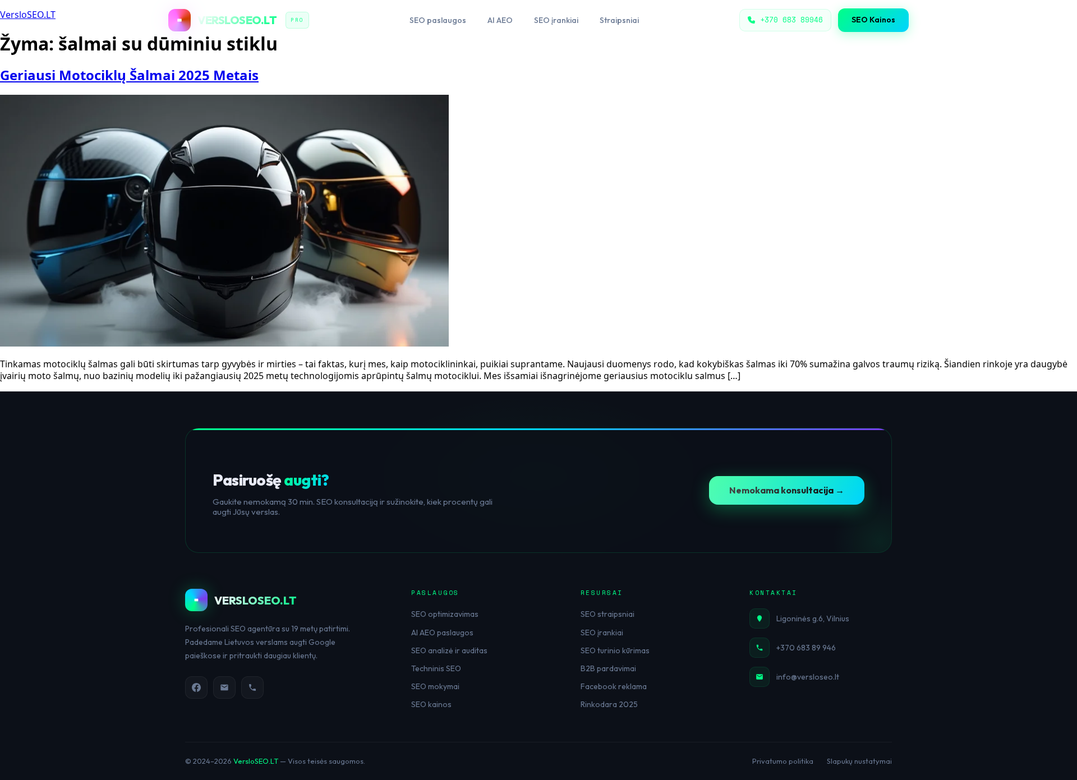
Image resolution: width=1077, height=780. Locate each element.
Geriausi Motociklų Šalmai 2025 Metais (129, 75)
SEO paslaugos (437, 20)
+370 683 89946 (791, 19)
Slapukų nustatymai (859, 760)
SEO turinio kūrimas (615, 650)
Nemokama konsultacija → (786, 490)
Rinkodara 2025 (609, 704)
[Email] (224, 687)
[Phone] (252, 687)
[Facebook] (196, 687)
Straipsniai (619, 20)
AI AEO (500, 20)
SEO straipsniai (607, 614)
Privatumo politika (782, 760)
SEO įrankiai (556, 20)
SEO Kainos (873, 20)
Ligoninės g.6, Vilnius (812, 618)
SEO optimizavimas (444, 614)
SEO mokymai (435, 686)
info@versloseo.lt (807, 677)
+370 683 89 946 (806, 648)
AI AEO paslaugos (442, 632)
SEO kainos (431, 704)
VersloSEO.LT (255, 760)
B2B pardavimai (608, 668)
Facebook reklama (614, 686)
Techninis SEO (436, 668)
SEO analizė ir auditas (449, 650)
